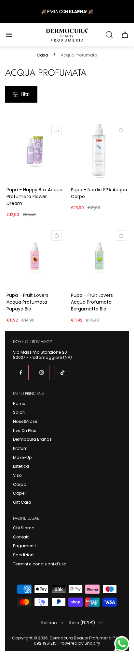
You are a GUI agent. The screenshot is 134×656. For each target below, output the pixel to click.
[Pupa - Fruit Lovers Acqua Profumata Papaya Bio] (34, 257)
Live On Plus (24, 430)
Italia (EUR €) (82, 622)
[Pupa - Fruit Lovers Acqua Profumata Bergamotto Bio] (99, 257)
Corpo (19, 484)
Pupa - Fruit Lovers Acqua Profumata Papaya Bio (27, 302)
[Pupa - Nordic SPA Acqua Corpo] (99, 151)
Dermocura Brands (32, 439)
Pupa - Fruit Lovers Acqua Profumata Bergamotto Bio (92, 302)
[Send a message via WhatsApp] (122, 644)
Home (19, 403)
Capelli (20, 493)
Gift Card (22, 502)
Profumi (21, 448)
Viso (17, 475)
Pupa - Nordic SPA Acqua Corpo (99, 193)
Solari (19, 412)
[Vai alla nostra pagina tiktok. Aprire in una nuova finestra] (62, 372)
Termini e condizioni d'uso (40, 564)
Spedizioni (23, 555)
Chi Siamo (23, 528)
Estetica (21, 466)
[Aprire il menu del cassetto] (9, 34)
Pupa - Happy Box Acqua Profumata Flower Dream (34, 196)
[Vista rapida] (56, 130)
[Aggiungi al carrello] (121, 130)
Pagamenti (24, 546)
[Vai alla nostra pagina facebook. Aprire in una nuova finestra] (21, 372)
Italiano (49, 622)
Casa (42, 55)
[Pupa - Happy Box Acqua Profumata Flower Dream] (34, 151)
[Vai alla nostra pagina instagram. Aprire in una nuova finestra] (41, 372)
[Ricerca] (109, 35)
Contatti (21, 537)
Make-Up (22, 457)
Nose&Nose (25, 421)
